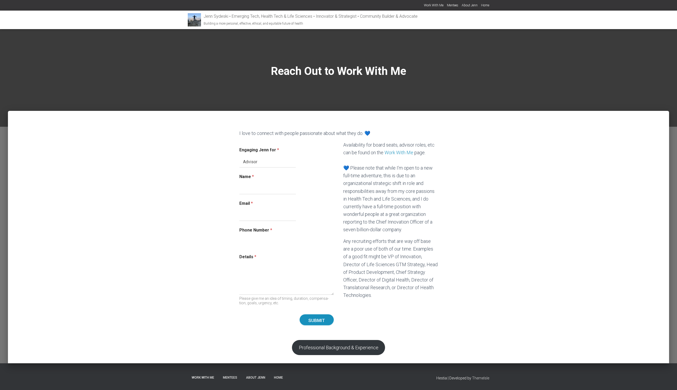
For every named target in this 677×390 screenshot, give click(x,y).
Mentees (452, 5)
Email (246, 203)
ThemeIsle (480, 378)
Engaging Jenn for (259, 149)
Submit (316, 320)
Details (247, 256)
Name (246, 176)
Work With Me (433, 5)
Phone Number (255, 230)
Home (485, 5)
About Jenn (470, 5)
